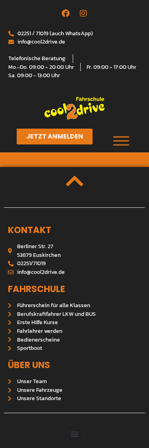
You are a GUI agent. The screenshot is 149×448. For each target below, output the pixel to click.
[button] (74, 433)
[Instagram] (83, 13)
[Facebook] (66, 13)
